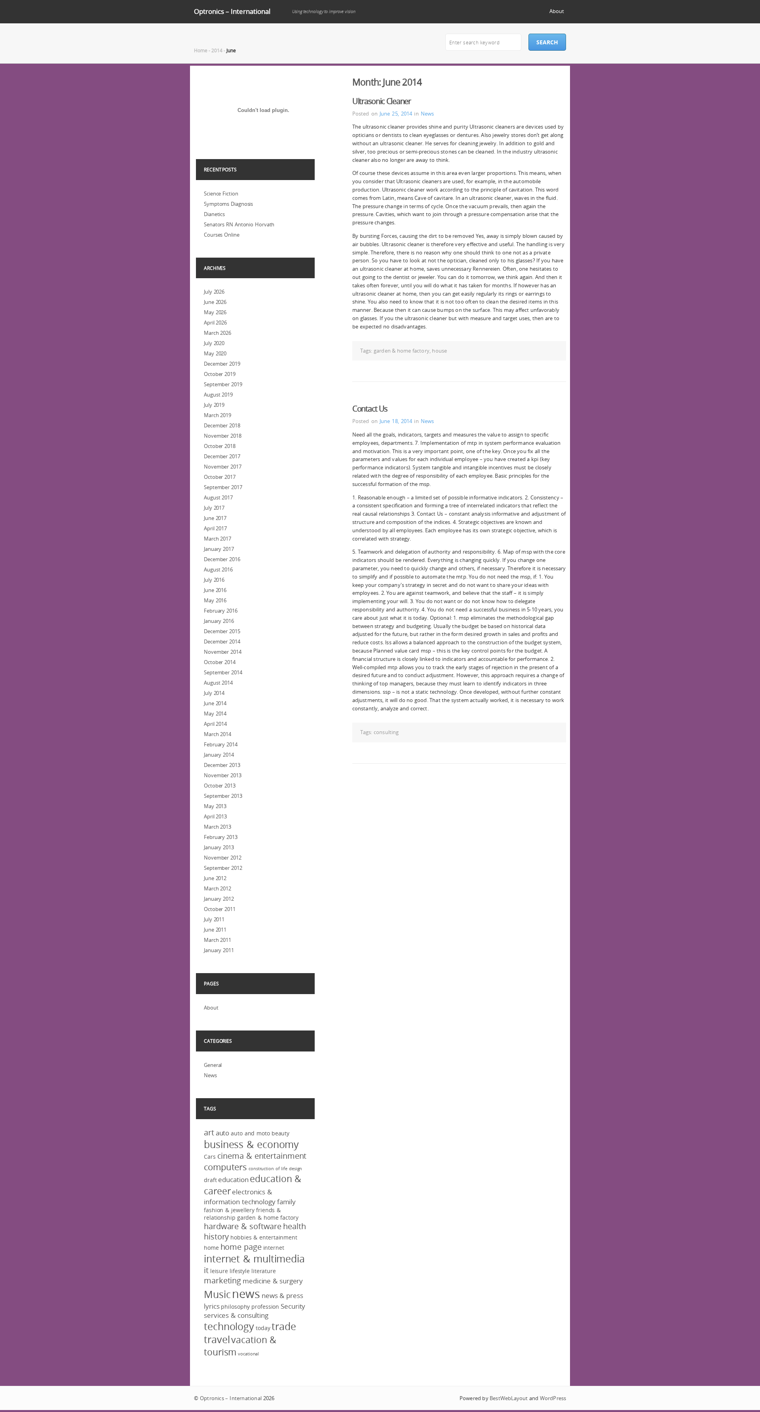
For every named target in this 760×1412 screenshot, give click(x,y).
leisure (219, 1271)
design (295, 1168)
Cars (210, 1156)
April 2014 (215, 723)
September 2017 (223, 487)
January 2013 (219, 847)
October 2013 (220, 785)
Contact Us (370, 408)
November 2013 (222, 775)
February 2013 (221, 837)
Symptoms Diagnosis (228, 203)
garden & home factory (401, 350)
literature (263, 1271)
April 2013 (215, 816)
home (211, 1247)
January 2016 (219, 620)
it (206, 1270)
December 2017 (222, 456)
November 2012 (222, 857)
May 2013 (215, 806)
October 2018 (220, 446)
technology (229, 1326)
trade (284, 1326)
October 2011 (220, 909)
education (233, 1179)
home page (241, 1247)
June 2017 (215, 518)
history (216, 1237)
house (439, 350)
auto (223, 1132)
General (213, 1064)
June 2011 (215, 929)
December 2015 (222, 631)
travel (217, 1339)
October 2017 (220, 476)
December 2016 (222, 559)
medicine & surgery (273, 1280)
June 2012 (215, 878)
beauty (280, 1133)
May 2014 (215, 713)
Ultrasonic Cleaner (381, 101)
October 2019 (220, 374)
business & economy (251, 1144)
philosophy (235, 1306)
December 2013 (222, 765)
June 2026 (215, 302)
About (556, 11)
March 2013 (217, 826)
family (286, 1201)
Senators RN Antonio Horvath (239, 224)
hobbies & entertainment (263, 1237)
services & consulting (236, 1315)
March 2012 (217, 888)
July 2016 (214, 579)
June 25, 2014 (396, 113)
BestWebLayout (509, 1398)
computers (225, 1167)
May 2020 (215, 353)
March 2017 (217, 538)
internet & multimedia (254, 1258)
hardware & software (242, 1226)
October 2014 (220, 662)
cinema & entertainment (262, 1156)
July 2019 (214, 404)
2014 (216, 50)
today (263, 1328)
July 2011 (214, 919)
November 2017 (222, 466)
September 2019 (223, 384)
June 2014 (215, 703)
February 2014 (221, 744)
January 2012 (219, 898)
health (294, 1226)
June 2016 (215, 590)
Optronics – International (232, 11)
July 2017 (214, 507)
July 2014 (214, 693)
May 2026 (215, 312)
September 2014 (223, 672)
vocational (248, 1354)
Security (293, 1306)
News (427, 113)
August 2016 (218, 569)
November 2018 (222, 435)
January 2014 (219, 754)
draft (210, 1180)
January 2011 (219, 950)
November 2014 (222, 651)
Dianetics (214, 214)
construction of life (268, 1168)
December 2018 (222, 425)
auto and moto (250, 1133)
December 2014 (222, 641)
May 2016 (215, 600)
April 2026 (215, 322)
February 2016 (221, 610)
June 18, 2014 (396, 421)
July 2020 (214, 343)
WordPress (553, 1398)
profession (265, 1306)
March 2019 (217, 415)
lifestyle (240, 1271)
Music (217, 1294)
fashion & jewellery (229, 1210)
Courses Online (221, 234)
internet (273, 1247)
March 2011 (217, 939)
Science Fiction (221, 193)
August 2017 (218, 497)
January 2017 (219, 548)
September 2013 (223, 795)
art (209, 1132)
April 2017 (215, 528)
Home (200, 50)
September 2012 (223, 867)
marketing (222, 1280)
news (246, 1294)
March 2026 (217, 332)
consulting (386, 732)
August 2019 (218, 394)
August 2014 (218, 682)
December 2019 (222, 363)
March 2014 (217, 734)
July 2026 (214, 291)
